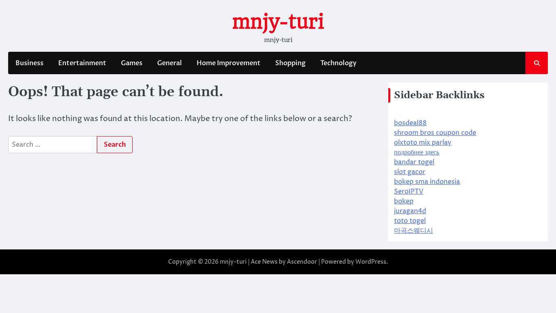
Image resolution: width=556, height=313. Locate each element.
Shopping (290, 63)
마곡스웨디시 (413, 230)
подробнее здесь (416, 152)
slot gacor (409, 172)
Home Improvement (228, 63)
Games (131, 63)
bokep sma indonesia (427, 181)
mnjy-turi (278, 21)
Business (29, 63)
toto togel (410, 220)
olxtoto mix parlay (422, 142)
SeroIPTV (408, 191)
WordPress (370, 262)
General (169, 63)
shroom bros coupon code (435, 132)
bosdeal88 (410, 123)
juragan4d (410, 211)
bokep (404, 201)
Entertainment (82, 63)
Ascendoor (302, 262)
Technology (338, 63)
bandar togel (414, 162)
